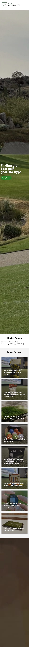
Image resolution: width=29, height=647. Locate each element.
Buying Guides (6, 178)
